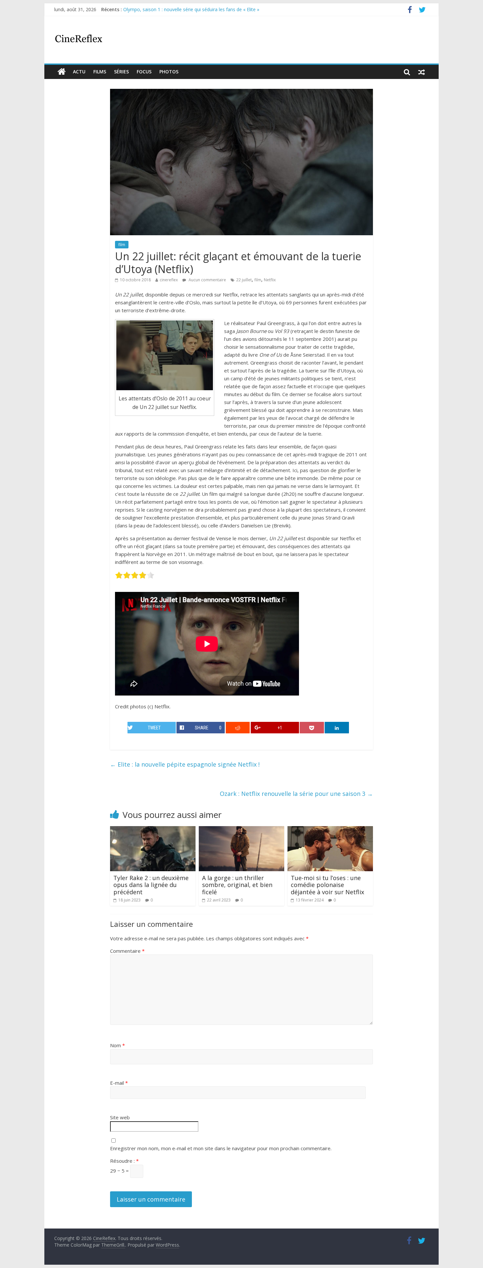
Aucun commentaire (207, 280)
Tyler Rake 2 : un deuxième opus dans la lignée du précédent (151, 885)
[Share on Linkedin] (337, 727)
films (99, 71)
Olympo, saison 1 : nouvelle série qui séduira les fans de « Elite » (191, 9)
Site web (120, 1117)
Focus (144, 71)
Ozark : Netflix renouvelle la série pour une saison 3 (296, 794)
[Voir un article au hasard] (421, 72)
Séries (121, 71)
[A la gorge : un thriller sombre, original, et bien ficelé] (241, 830)
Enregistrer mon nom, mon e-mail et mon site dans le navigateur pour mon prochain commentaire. (221, 1148)
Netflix (270, 280)
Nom (117, 1045)
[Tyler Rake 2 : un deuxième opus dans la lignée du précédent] (153, 830)
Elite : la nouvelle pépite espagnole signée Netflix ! (185, 764)
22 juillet (244, 280)
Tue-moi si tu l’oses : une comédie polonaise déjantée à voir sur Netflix (327, 885)
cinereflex (169, 280)
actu (79, 71)
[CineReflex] (61, 72)
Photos (168, 71)
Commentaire (127, 951)
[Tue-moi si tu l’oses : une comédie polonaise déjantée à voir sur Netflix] (330, 830)
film (121, 244)
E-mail (119, 1082)
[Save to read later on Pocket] (312, 727)
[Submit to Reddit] (238, 727)
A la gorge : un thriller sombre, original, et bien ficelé (237, 885)
